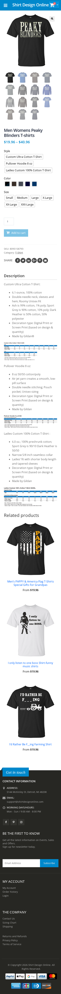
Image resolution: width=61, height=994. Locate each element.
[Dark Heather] (20, 183)
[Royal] (34, 183)
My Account (9, 887)
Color (7, 178)
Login (6, 895)
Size (6, 192)
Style (7, 151)
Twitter (23, 260)
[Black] (7, 183)
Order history (10, 891)
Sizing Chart (9, 922)
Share (8, 260)
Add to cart (18, 233)
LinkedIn (28, 260)
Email (45, 260)
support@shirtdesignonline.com (25, 801)
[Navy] (27, 183)
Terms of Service (12, 944)
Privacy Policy (10, 940)
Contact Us (9, 918)
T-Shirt (19, 252)
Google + (34, 260)
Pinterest (39, 260)
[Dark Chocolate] (14, 183)
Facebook (17, 260)
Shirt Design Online (30, 5)
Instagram (21, 822)
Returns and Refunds (15, 936)
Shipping (8, 926)
